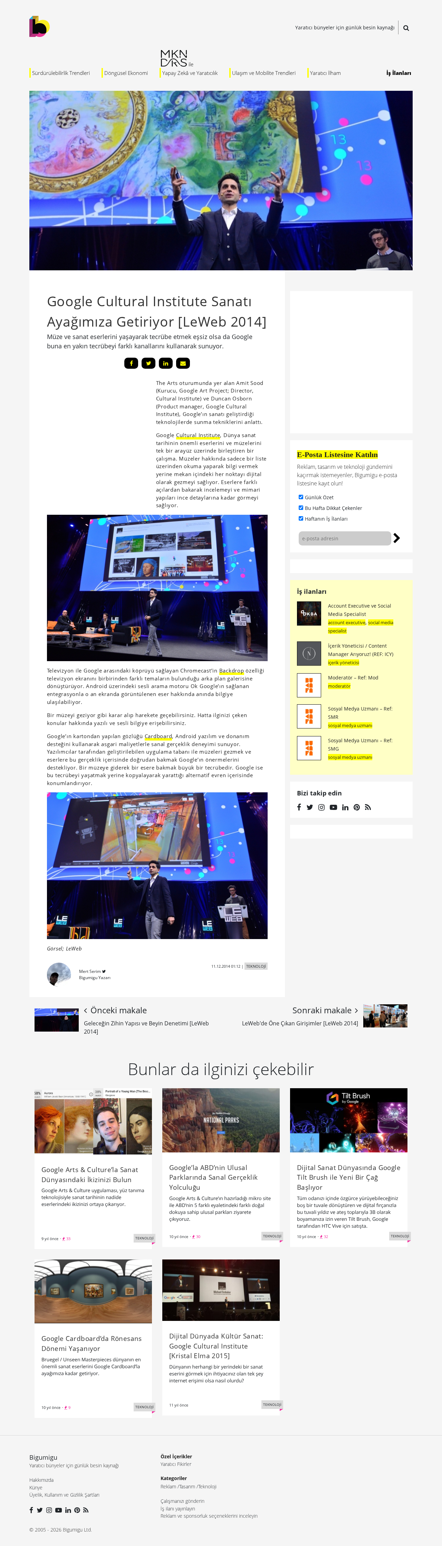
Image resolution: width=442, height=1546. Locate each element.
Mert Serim (90, 971)
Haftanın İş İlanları (326, 518)
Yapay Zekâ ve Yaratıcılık (190, 72)
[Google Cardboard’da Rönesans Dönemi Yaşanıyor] (93, 1291)
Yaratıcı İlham (325, 72)
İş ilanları (312, 591)
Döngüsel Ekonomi (126, 72)
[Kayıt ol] (397, 537)
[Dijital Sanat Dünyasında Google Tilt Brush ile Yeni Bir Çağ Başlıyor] (348, 1119)
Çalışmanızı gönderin (182, 1501)
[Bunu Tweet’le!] (148, 363)
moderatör (339, 686)
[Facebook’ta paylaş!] (131, 363)
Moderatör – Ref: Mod (353, 677)
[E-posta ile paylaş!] (183, 363)
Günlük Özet (319, 497)
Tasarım (187, 1486)
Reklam (168, 1486)
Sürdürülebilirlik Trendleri (61, 72)
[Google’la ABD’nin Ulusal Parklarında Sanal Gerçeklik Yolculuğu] (221, 1119)
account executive (346, 622)
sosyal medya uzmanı (350, 725)
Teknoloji (207, 1486)
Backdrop (231, 670)
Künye (35, 1487)
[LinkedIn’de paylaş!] (166, 363)
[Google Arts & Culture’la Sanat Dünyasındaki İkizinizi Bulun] (93, 1120)
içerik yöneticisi (343, 662)
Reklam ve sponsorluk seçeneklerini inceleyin (209, 1516)
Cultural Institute (198, 435)
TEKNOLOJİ (256, 966)
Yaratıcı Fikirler (176, 1464)
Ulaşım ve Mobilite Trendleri (264, 72)
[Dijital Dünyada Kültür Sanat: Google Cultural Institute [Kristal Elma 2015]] (221, 1289)
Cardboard (158, 736)
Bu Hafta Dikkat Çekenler (333, 508)
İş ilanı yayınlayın (178, 1508)
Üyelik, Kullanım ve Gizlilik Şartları (64, 1494)
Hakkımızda (41, 1480)
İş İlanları (398, 72)
